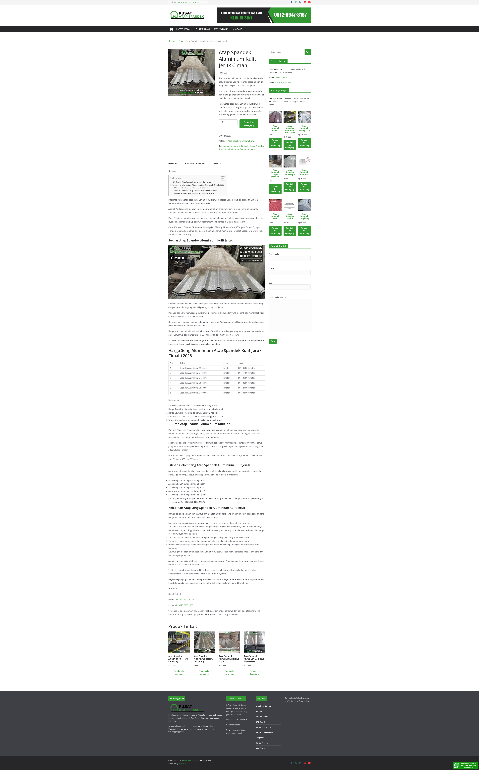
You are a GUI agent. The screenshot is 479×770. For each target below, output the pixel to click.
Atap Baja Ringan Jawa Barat (241, 141)
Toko (181, 41)
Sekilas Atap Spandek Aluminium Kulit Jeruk (193, 182)
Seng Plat (260, 737)
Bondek (259, 711)
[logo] (187, 705)
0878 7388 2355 (186, 605)
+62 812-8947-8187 (185, 599)
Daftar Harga (182, 29)
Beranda (173, 41)
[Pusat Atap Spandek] (171, 29)
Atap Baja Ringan (263, 706)
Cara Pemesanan (221, 29)
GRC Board (260, 722)
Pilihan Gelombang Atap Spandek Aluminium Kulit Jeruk (196, 190)
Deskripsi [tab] (172, 163)
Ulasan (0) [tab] (217, 163)
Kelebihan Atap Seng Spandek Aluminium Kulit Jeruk (195, 193)
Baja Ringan (261, 748)
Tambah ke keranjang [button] (179, 672)
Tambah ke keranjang (248, 124)
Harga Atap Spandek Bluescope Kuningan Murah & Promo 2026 (190, 3)
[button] (190, 29)
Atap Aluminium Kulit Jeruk (235, 146)
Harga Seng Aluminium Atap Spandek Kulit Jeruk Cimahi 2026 (198, 185)
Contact (237, 29)
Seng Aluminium (247, 149)
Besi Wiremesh (262, 716)
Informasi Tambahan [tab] (195, 163)
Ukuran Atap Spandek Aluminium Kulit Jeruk (191, 188)
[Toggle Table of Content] (221, 178)
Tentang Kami (203, 29)
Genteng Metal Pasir (264, 732)
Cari (307, 52)
